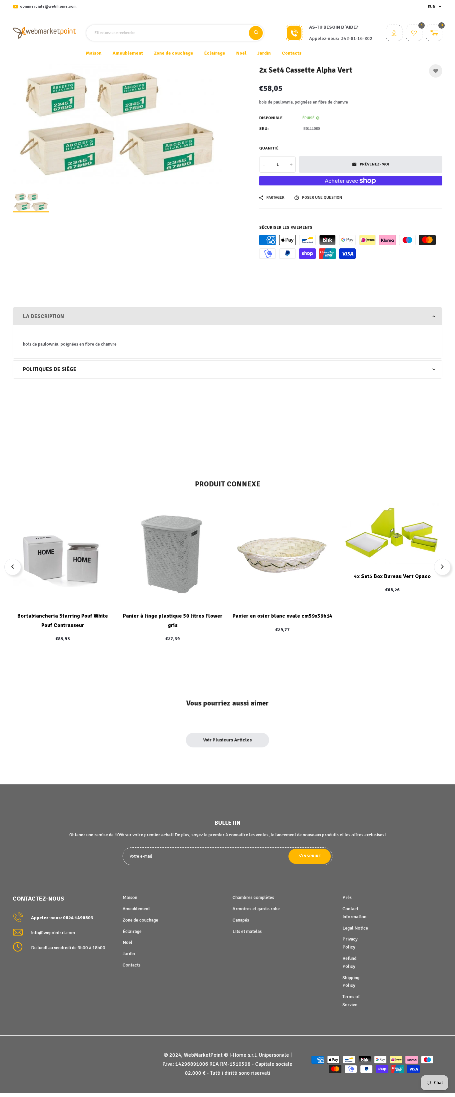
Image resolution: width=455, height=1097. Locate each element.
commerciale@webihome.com (48, 6)
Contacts (291, 53)
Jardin (129, 954)
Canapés (240, 920)
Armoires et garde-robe (256, 909)
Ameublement (136, 909)
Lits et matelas (247, 931)
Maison (94, 53)
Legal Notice (355, 928)
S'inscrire (309, 856)
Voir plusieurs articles (227, 740)
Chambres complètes (253, 897)
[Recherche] (256, 33)
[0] (414, 34)
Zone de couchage (140, 920)
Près (347, 897)
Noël (127, 942)
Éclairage (132, 931)
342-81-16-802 (356, 38)
